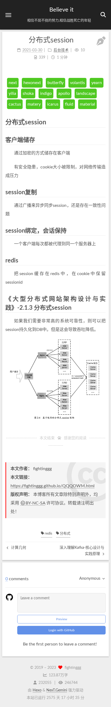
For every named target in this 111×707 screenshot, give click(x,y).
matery (34, 104)
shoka (28, 93)
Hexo (37, 690)
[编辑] (101, 42)
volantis (77, 83)
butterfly (55, 83)
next (13, 83)
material (87, 104)
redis (48, 533)
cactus (15, 104)
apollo (64, 93)
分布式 (64, 533)
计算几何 (18, 548)
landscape (85, 93)
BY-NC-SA (35, 503)
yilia (12, 93)
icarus (52, 104)
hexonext (32, 83)
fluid (69, 104)
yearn (96, 83)
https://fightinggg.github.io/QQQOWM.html (53, 486)
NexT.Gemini (56, 690)
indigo (46, 93)
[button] (8, 15)
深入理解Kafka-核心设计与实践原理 (82, 551)
